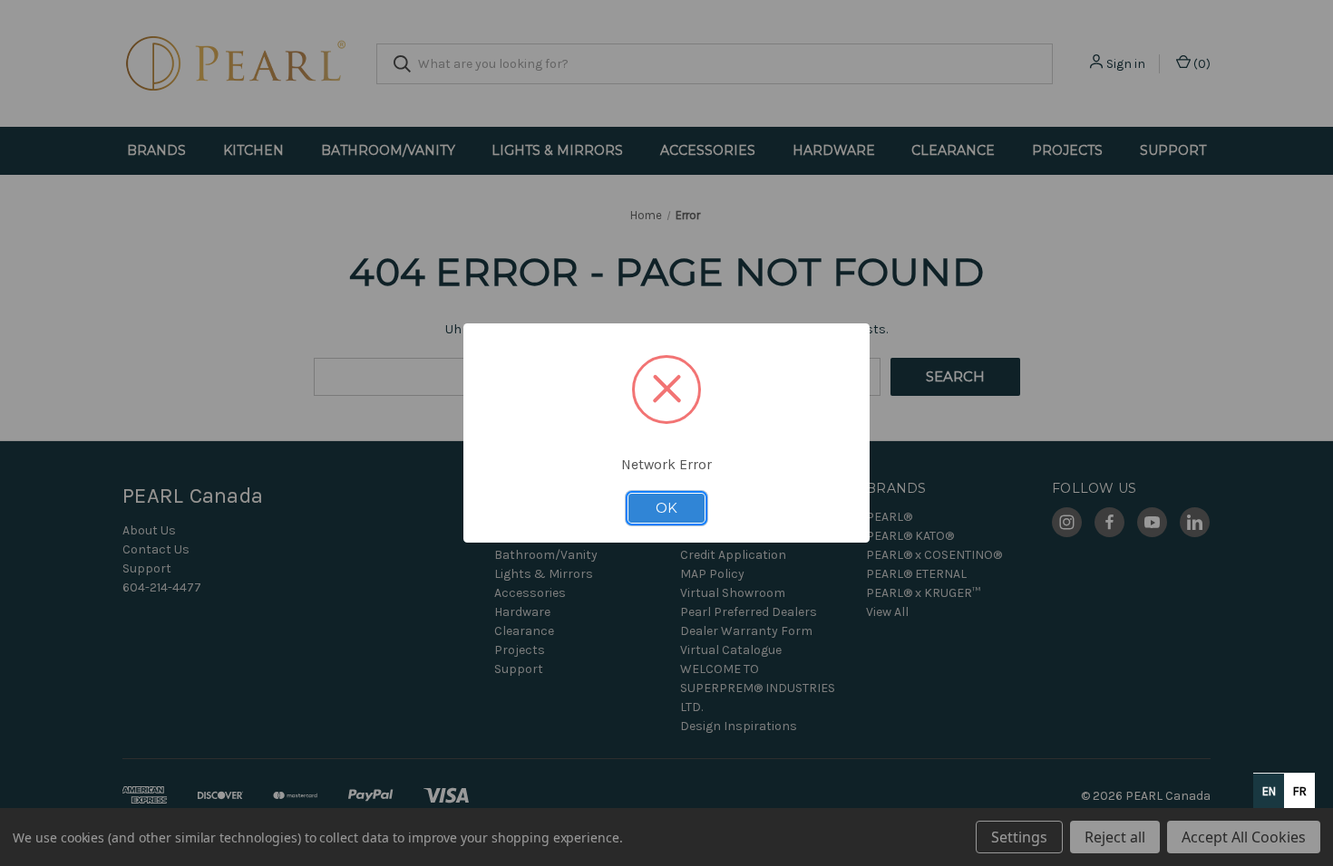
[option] (1299, 791)
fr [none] (1300, 791)
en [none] (1269, 791)
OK (666, 508)
